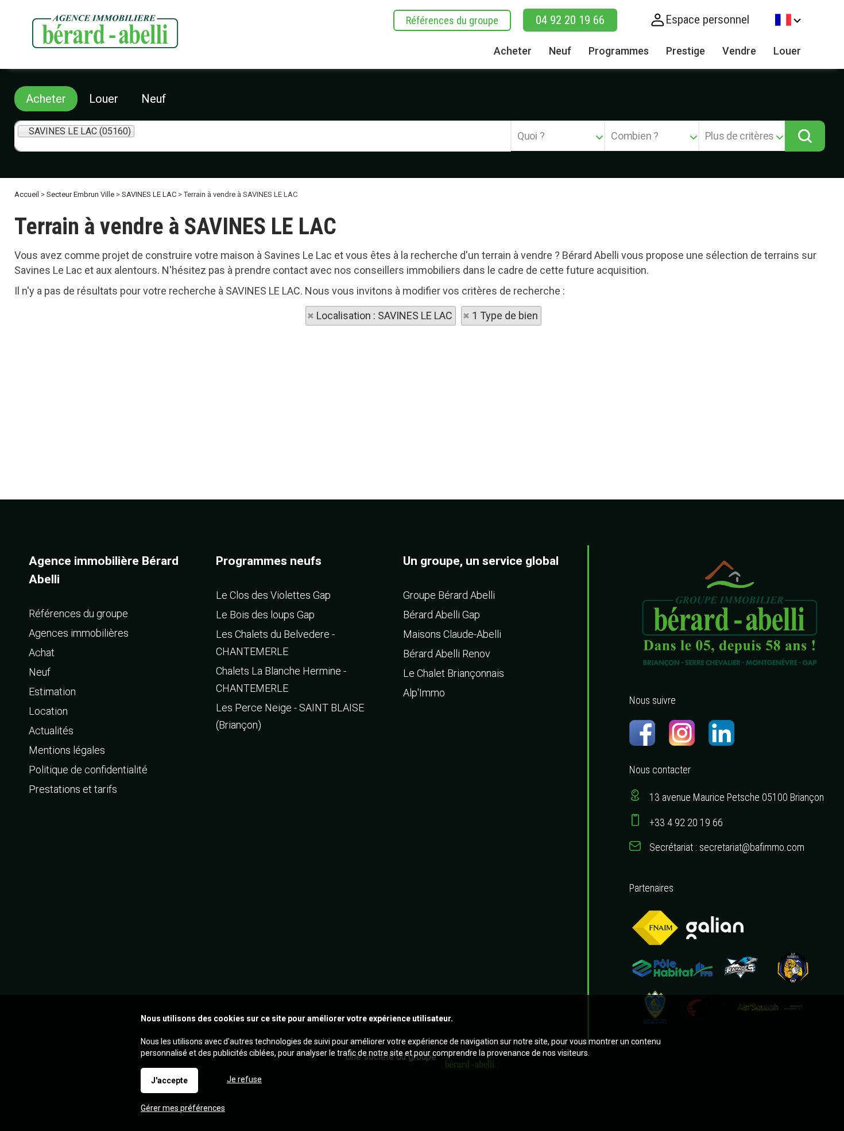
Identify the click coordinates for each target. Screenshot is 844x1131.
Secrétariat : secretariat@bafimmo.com (726, 847)
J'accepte (169, 1080)
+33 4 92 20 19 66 (686, 822)
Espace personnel (707, 19)
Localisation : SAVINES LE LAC (384, 315)
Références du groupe (452, 20)
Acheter (46, 99)
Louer (103, 99)
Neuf (153, 99)
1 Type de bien (505, 315)
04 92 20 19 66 (570, 20)
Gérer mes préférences (183, 1108)
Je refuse (244, 1079)
